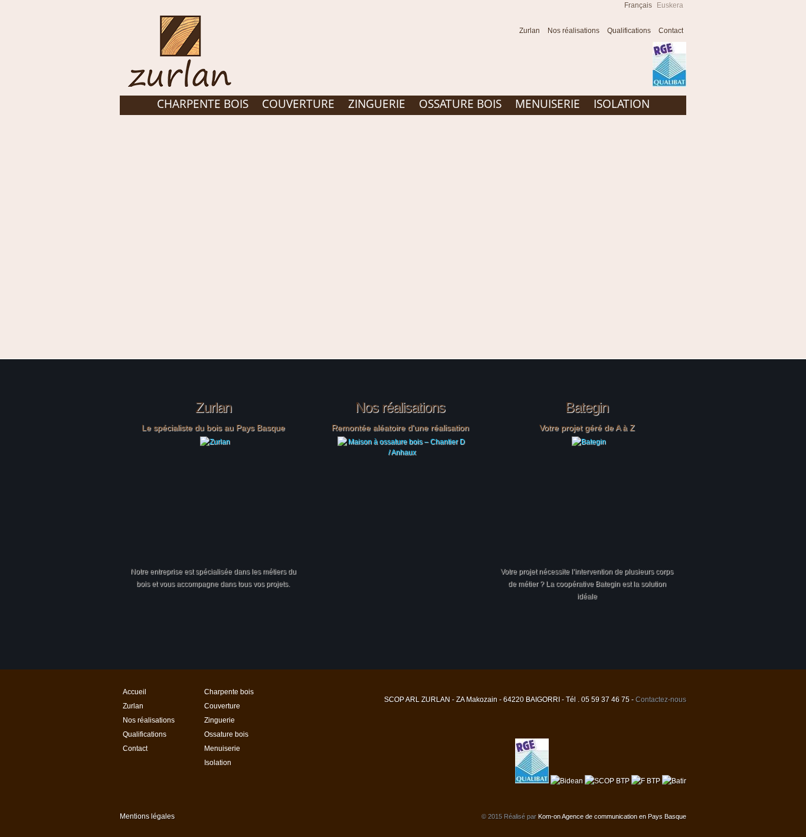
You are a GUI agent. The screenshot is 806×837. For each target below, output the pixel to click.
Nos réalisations (573, 31)
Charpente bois (202, 103)
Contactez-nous (660, 699)
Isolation (622, 103)
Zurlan (529, 31)
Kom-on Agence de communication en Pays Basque (612, 816)
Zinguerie (376, 103)
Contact (670, 31)
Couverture (298, 103)
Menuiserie (547, 103)
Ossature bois (460, 103)
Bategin (586, 408)
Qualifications (629, 31)
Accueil (504, 32)
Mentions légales (147, 816)
